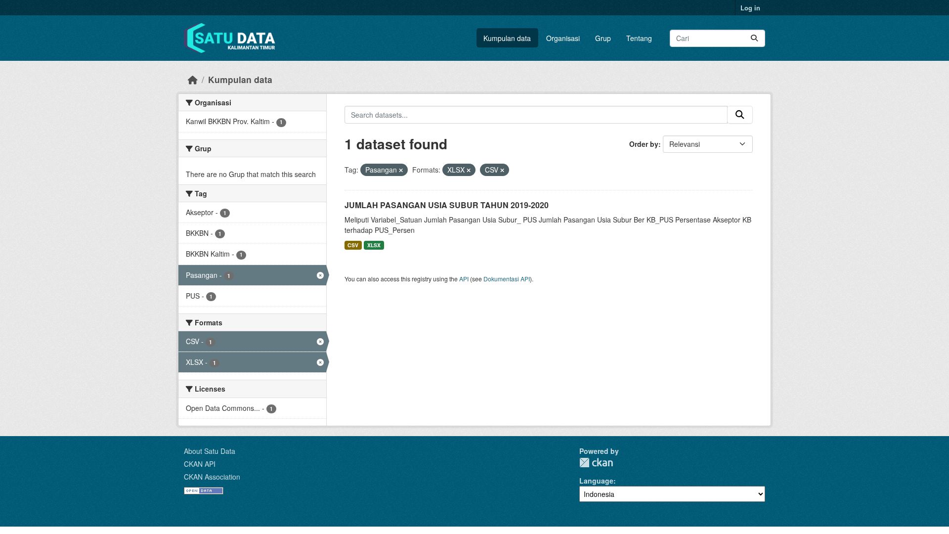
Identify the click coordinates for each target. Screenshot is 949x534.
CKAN (596, 462)
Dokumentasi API (506, 278)
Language (596, 481)
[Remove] (401, 170)
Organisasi (563, 38)
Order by (643, 144)
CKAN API (200, 464)
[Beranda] (193, 79)
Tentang (639, 38)
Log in (750, 7)
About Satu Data (209, 451)
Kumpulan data (507, 38)
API (464, 278)
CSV (352, 245)
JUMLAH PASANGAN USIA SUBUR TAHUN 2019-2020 (447, 205)
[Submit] (754, 38)
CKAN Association (212, 477)
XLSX (374, 245)
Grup (603, 38)
